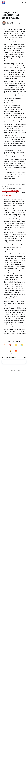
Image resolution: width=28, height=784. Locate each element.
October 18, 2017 (7, 195)
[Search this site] (23, 2)
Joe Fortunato (11, 22)
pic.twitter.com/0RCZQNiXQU (10, 191)
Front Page (5, 8)
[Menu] (25, 2)
